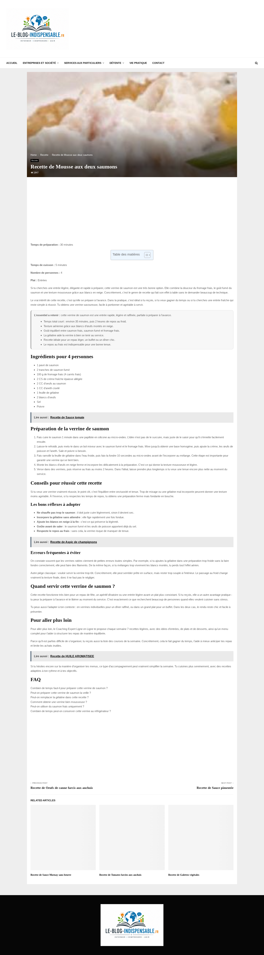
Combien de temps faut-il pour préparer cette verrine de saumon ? (69, 688)
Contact (158, 62)
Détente (115, 62)
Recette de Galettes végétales (183, 875)
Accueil (11, 62)
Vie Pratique (138, 62)
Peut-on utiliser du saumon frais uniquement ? (57, 706)
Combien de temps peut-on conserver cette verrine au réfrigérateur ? (71, 711)
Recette (34, 160)
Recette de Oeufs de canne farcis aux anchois (62, 788)
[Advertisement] (192, 29)
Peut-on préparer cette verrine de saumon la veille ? (61, 692)
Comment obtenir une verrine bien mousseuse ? (59, 701)
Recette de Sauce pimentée (215, 788)
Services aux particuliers (82, 62)
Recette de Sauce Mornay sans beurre (51, 875)
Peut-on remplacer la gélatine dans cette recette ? (60, 697)
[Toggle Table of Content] (146, 255)
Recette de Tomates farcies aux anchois (120, 875)
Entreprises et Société (39, 62)
